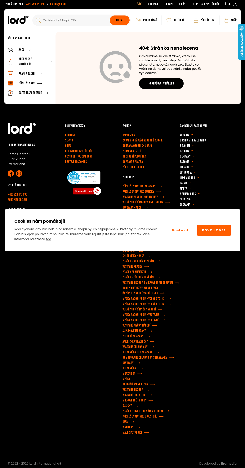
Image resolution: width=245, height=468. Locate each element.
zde (48, 239)
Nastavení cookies (76, 162)
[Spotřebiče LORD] (18, 20)
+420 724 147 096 (35, 4)
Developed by (210, 463)
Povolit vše (214, 230)
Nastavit (180, 230)
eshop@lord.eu (59, 4)
